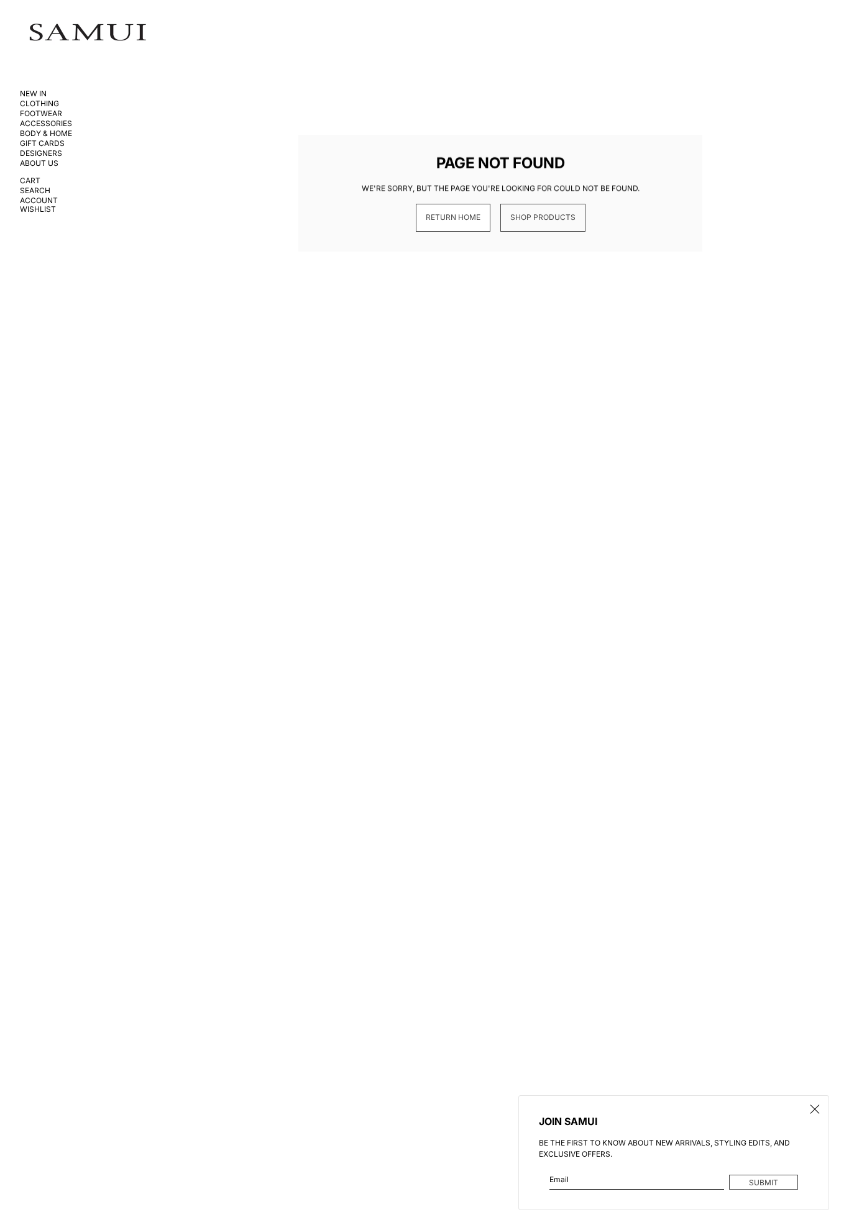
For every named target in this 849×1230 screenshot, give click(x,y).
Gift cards (42, 143)
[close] (815, 1109)
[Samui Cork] (88, 32)
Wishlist (38, 209)
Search (35, 190)
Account (39, 200)
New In (33, 94)
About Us (39, 163)
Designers (41, 153)
